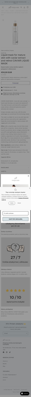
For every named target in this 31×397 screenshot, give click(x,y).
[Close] (29, 188)
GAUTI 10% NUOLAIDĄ (15, 219)
